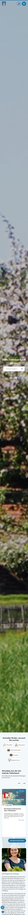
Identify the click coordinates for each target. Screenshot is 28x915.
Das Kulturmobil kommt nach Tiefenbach (12, 810)
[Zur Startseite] (8, 3)
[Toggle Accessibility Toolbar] (2, 907)
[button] (24, 783)
